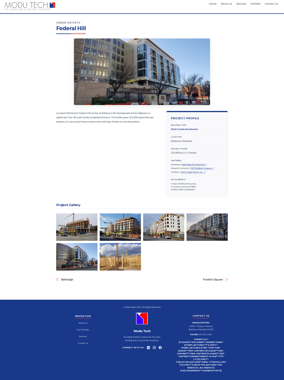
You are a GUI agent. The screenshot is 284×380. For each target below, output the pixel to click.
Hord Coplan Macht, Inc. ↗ (193, 172)
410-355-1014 (205, 334)
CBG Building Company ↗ (202, 168)
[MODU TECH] (30, 9)
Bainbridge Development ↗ (194, 164)
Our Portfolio (83, 329)
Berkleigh (67, 279)
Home (213, 3)
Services (241, 3)
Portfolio (255, 3)
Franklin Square (213, 279)
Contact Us (271, 3)
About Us (226, 3)
